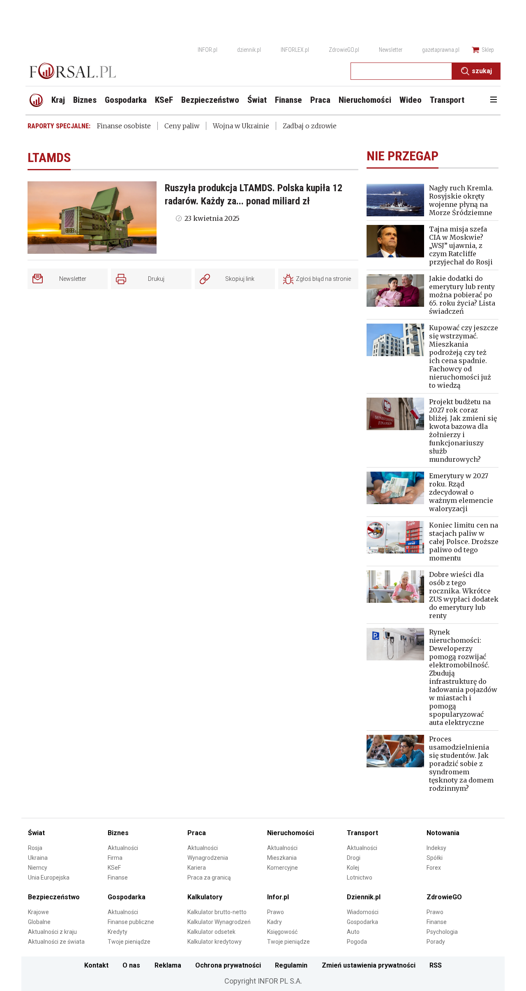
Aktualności (123, 848)
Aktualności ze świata (56, 941)
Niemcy (37, 867)
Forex (434, 867)
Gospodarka (126, 897)
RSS (435, 965)
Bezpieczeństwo (54, 897)
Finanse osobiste (124, 126)
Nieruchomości (290, 833)
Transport (362, 833)
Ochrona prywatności (228, 965)
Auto (353, 931)
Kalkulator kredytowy (214, 941)
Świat (36, 833)
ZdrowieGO (444, 897)
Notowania (443, 833)
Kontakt (96, 965)
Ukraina (38, 857)
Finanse (118, 877)
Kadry (274, 922)
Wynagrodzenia (207, 857)
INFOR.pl (207, 49)
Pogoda (357, 941)
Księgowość (282, 931)
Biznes (118, 833)
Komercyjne (282, 867)
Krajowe (38, 912)
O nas (131, 965)
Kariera (196, 867)
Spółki (435, 857)
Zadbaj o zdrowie (310, 126)
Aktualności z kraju (52, 931)
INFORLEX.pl (295, 49)
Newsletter (390, 49)
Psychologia (442, 931)
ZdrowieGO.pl (344, 49)
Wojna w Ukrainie (241, 126)
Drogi (353, 857)
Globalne (39, 922)
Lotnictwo (359, 877)
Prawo (275, 912)
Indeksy (436, 848)
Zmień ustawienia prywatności (368, 965)
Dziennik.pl (364, 897)
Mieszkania (282, 857)
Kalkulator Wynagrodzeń (219, 922)
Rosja (35, 848)
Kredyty (117, 931)
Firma (115, 857)
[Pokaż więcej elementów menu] (493, 100)
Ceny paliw (181, 126)
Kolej (353, 867)
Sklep (488, 49)
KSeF (114, 867)
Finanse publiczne (131, 922)
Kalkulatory (204, 897)
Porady (436, 941)
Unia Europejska (48, 877)
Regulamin (291, 965)
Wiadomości (362, 912)
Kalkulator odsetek (211, 931)
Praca (196, 833)
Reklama (168, 965)
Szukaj (482, 71)
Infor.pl (278, 897)
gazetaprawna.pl (440, 49)
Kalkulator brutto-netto (217, 912)
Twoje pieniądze (129, 941)
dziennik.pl (249, 49)
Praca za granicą (209, 877)
